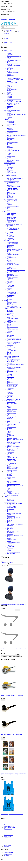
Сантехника (10, 340)
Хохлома (9, 297)
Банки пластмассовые (12, 242)
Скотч (8, 154)
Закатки (9, 176)
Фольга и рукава (11, 292)
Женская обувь (11, 215)
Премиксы (9, 107)
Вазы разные (10, 245)
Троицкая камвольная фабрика (15, 307)
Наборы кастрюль (11, 268)
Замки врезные (11, 121)
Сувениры (9, 83)
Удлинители (10, 548)
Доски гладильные (12, 403)
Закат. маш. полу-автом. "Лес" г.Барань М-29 (11, 734)
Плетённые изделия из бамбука (15, 485)
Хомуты (9, 352)
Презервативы (10, 75)
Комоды (9, 407)
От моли (9, 231)
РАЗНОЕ (6, 309)
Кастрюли (9, 253)
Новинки (6, 846)
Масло (8, 171)
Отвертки (9, 378)
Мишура (9, 207)
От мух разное (10, 233)
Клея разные (10, 168)
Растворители (10, 388)
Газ (8, 165)
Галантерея (10, 54)
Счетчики (9, 543)
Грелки (9, 478)
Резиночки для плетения (13, 78)
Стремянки (10, 395)
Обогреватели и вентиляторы (15, 524)
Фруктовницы (10, 295)
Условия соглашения (9, 827)
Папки (8, 145)
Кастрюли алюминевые (13, 254)
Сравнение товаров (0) (7, 562)
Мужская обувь (11, 218)
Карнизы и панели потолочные (15, 364)
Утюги (8, 549)
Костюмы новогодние (13, 206)
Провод (9, 538)
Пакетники (10, 525)
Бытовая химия (11, 402)
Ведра (8, 425)
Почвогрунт (10, 449)
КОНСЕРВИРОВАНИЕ (10, 175)
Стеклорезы (10, 393)
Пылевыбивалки (11, 413)
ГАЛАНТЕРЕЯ (8, 42)
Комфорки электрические (13, 517)
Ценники (9, 161)
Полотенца (10, 100)
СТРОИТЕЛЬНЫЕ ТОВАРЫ (11, 356)
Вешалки (9, 475)
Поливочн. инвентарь (12, 447)
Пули (8, 317)
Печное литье (10, 382)
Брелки (9, 53)
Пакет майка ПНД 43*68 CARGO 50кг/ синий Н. (12, 814)
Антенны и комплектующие (14, 503)
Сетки (8, 456)
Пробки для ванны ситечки (14, 338)
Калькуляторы (10, 129)
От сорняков (10, 235)
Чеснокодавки (10, 196)
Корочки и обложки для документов (16, 135)
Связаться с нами (8, 835)
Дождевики (10, 311)
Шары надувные (11, 321)
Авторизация (11, 19)
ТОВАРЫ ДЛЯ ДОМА (10, 400)
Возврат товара (8, 836)
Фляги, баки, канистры (13, 290)
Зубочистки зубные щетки (14, 60)
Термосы (9, 288)
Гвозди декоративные (12, 360)
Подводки (9, 336)
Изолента (9, 363)
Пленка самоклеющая (12, 384)
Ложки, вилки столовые (13, 190)
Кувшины (9, 261)
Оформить (6, 33)
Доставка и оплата (9, 826)
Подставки (10, 274)
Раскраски (9, 149)
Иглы (8, 61)
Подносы (9, 272)
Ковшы (9, 256)
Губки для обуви (11, 213)
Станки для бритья (12, 82)
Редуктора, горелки (12, 539)
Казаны (9, 252)
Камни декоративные (12, 63)
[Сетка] (2, 561)
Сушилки (9, 282)
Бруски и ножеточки (12, 182)
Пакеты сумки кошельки (13, 484)
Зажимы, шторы (11, 479)
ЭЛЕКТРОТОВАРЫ (9, 502)
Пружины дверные (12, 385)
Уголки (9, 349)
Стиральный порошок (13, 416)
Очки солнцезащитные (13, 72)
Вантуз (9, 324)
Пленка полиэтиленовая (13, 446)
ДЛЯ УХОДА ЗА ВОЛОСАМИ (12, 110)
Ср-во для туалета (11, 460)
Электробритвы (11, 553)
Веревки (9, 474)
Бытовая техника (11, 506)
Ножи (8, 192)
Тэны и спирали (11, 546)
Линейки (9, 139)
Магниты (9, 67)
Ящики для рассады (12, 470)
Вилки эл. (9, 510)
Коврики (9, 406)
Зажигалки (10, 167)
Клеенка (9, 404)
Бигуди (9, 111)
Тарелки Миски (11, 285)
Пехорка (9, 303)
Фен (8, 118)
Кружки (9, 260)
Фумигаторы (10, 239)
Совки (8, 414)
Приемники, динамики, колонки (15, 535)
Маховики (9, 331)
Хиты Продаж (7, 845)
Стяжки (9, 492)
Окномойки (10, 410)
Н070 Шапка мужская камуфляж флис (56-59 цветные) (13, 648)
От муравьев (10, 232)
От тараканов (10, 236)
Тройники (9, 346)
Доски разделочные (12, 188)
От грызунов (10, 227)
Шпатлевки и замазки (12, 397)
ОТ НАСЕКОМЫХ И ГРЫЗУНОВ (13, 224)
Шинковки (10, 197)
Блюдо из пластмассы (12, 243)
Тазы (8, 284)
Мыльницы (10, 97)
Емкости (9, 432)
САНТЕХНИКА (8, 322)
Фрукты (9, 88)
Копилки (9, 204)
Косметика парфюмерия (13, 65)
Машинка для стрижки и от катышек (16, 114)
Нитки (8, 71)
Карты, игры (10, 313)
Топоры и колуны (11, 463)
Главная (6, 35)
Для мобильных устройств (14, 513)
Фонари (9, 550)
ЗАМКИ (6, 120)
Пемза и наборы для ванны (14, 99)
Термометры (10, 417)
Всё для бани (10, 95)
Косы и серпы (10, 435)
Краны (8, 328)
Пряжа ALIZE (10, 304)
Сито (8, 279)
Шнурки (9, 92)
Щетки (8, 421)
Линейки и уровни (12, 371)
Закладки (6, 855)
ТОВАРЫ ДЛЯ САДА (10, 424)
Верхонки (9, 428)
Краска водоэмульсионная (14, 367)
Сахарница (10, 278)
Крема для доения (11, 104)
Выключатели (10, 511)
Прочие (9, 208)
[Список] (1, 561)
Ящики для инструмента (13, 399)
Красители (10, 170)
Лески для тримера (12, 438)
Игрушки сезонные (12, 481)
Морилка (9, 375)
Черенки (9, 466)
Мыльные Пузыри (12, 315)
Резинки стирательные (13, 150)
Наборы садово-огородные (14, 442)
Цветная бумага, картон (13, 160)
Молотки (9, 374)
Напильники (10, 377)
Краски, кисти (10, 138)
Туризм (9, 320)
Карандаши (10, 132)
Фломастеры (10, 158)
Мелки (8, 140)
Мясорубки (10, 267)
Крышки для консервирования (15, 178)
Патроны (9, 527)
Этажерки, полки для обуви (14, 422)
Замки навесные (11, 122)
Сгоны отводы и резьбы (13, 342)
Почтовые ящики (11, 411)
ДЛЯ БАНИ (7, 93)
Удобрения (10, 238)
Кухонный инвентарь (12, 189)
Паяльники (10, 528)
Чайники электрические (13, 552)
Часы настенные (11, 499)
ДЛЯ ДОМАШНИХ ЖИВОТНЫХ (13, 101)
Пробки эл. (10, 536)
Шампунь (9, 418)
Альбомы (9, 126)
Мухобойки (10, 225)
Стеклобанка (10, 179)
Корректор (9, 136)
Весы (8, 183)
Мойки (9, 332)
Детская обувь (10, 214)
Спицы (9, 81)
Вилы (8, 429)
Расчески (9, 117)
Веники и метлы (11, 427)
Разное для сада (11, 450)
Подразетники (10, 532)
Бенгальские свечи (12, 200)
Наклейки (9, 69)
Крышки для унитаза (12, 329)
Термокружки (10, 286)
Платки (9, 74)
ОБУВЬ (6, 211)
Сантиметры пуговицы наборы (15, 79)
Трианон (9, 289)
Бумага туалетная (11, 473)
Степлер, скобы (11, 156)
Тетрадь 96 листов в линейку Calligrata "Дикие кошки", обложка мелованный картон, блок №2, (13, 774)
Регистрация (4, 19)
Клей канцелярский (12, 133)
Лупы (8, 314)
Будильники (10, 498)
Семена (9, 454)
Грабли (9, 431)
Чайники (9, 299)
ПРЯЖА (6, 300)
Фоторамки (10, 86)
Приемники (10, 534)
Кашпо (8, 434)
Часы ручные (10, 500)
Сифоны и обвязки (12, 343)
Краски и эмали (11, 368)
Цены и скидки (8, 829)
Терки (8, 195)
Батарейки (9, 504)
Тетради (9, 157)
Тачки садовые (11, 461)
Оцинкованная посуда (13, 271)
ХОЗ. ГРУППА (8, 471)
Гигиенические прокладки (14, 56)
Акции (5, 843)
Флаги (8, 85)
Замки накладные (11, 124)
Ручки (8, 151)
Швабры (9, 420)
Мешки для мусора (12, 409)
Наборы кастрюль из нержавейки (16, 270)
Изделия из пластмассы (13, 250)
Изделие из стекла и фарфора (14, 249)
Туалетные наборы (12, 347)
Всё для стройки (11, 357)
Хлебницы (10, 296)
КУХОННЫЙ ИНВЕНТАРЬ (11, 181)
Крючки (9, 482)
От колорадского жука (13, 228)
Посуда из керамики (12, 275)
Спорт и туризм (11, 459)
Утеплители (10, 396)
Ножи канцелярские (12, 142)
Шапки (6, 43)
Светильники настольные (14, 542)
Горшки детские (11, 477)
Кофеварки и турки (12, 258)
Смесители (10, 345)
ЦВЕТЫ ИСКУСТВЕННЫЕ (11, 493)
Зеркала (9, 57)
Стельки (9, 222)
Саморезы (9, 392)
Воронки (9, 185)
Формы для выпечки (12, 293)
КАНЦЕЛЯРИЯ (8, 125)
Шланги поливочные (12, 467)
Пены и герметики (12, 379)
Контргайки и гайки (12, 327)
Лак (8, 370)
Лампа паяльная (11, 518)
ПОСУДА (6, 240)
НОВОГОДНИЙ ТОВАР (10, 199)
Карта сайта (7, 837)
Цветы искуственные (12, 495)
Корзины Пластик (11, 257)
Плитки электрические (13, 531)
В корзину (21, 31)
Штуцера (9, 354)
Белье (8, 51)
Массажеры (10, 68)
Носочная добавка (11, 302)
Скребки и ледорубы (12, 457)
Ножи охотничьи (11, 193)
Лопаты (9, 441)
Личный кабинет (8, 852)
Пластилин (10, 147)
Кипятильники (11, 516)
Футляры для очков (12, 89)
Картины (9, 64)
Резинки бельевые (11, 76)
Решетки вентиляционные (14, 339)
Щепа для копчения (12, 468)
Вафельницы (10, 509)
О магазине (7, 824)
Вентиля (9, 325)
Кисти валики (10, 365)
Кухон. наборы (11, 263)
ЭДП (8, 174)
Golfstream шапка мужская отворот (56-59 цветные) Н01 (14, 604)
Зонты (8, 58)
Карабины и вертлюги (13, 103)
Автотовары (10, 310)
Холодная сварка (11, 172)
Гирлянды (9, 202)
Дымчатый (10, 247)
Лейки (8, 436)
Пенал (8, 146)
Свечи (8, 489)
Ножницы (9, 143)
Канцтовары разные (12, 131)
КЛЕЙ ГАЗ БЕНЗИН (9, 163)
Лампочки (9, 520)
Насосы (9, 521)
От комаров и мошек (12, 229)
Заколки (9, 113)
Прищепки (10, 486)
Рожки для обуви (11, 221)
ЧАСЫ (5, 496)
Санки (8, 210)
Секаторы (9, 453)
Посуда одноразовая (12, 277)
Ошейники (10, 106)
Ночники (9, 523)
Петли (8, 381)
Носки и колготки (11, 220)
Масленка (9, 265)
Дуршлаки (9, 246)
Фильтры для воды (12, 350)
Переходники (10, 335)
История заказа (8, 854)
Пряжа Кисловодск (12, 306)
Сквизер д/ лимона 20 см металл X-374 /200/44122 (12, 695)
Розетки (9, 541)
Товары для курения (12, 318)
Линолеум (9, 372)
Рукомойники (10, 452)
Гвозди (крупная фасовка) (14, 359)
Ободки (9, 115)
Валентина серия (11, 507)
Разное (8, 488)
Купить (17, 610)
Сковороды (10, 281)
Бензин (9, 164)
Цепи (8, 108)
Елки (8, 203)
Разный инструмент (12, 386)
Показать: (3, 565)
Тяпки (8, 464)
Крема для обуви (11, 217)
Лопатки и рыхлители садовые (15, 439)
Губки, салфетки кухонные (14, 186)
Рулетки (9, 389)
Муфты (9, 334)
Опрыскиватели (11, 443)
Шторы (9, 353)
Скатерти (9, 491)
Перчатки (9, 445)
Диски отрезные (11, 361)
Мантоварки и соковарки (13, 264)
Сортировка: (4, 563)
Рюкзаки (9, 153)
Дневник (9, 128)
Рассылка (6, 856)
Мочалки (9, 96)
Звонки (9, 514)
